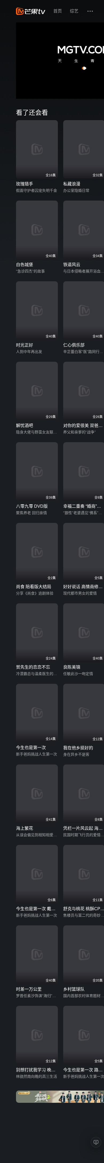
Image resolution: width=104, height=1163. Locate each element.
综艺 (74, 11)
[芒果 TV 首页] (30, 11)
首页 (57, 11)
